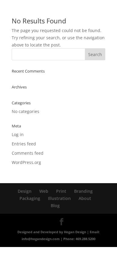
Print (61, 191)
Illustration (59, 198)
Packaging (30, 198)
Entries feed (24, 144)
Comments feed (28, 153)
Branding (83, 191)
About (85, 198)
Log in (18, 134)
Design (25, 191)
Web (43, 191)
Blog (55, 205)
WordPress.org (26, 162)
